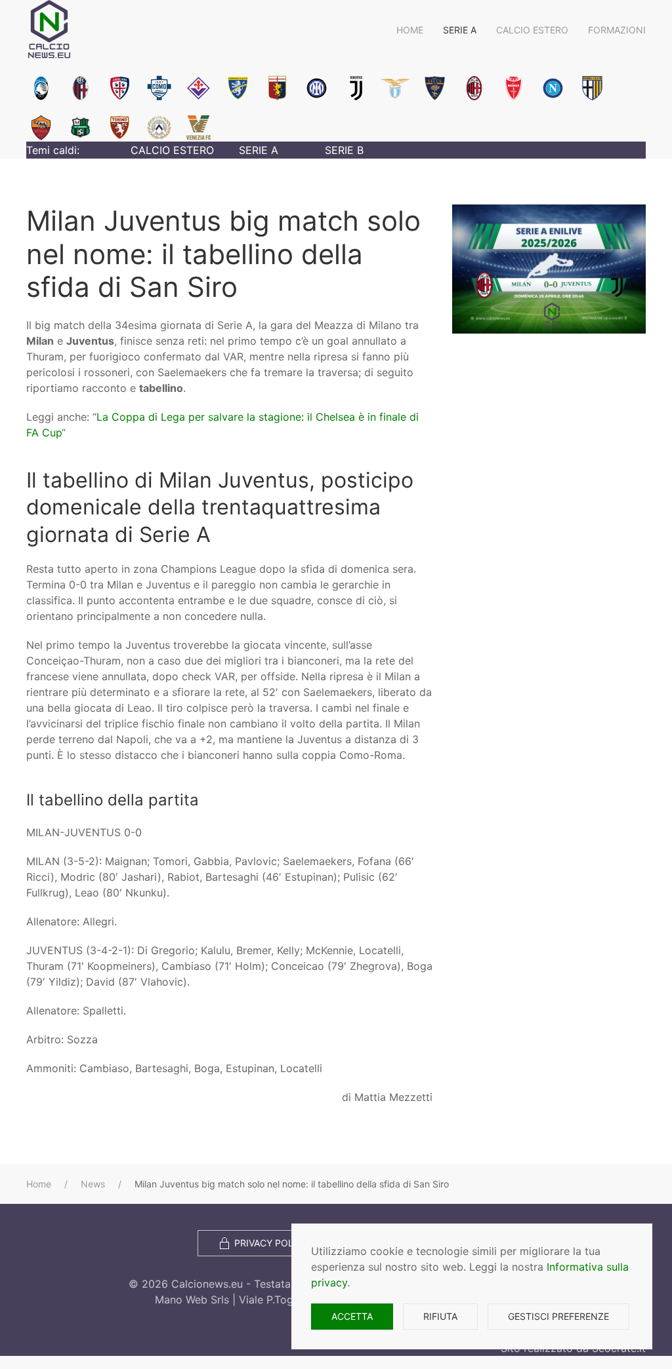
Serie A (459, 29)
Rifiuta (440, 1316)
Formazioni (617, 29)
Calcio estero (532, 29)
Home (409, 29)
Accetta (352, 1316)
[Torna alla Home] (49, 30)
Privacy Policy (271, 1242)
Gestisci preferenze (558, 1316)
